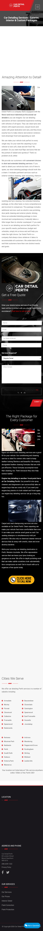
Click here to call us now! (21, 311)
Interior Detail (7, 901)
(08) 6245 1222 (7, 864)
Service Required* (9, 353)
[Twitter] (7, 873)
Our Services (7, 892)
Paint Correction (8, 905)
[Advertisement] (21, 49)
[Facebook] (3, 873)
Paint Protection (8, 909)
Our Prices (6, 896)
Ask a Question (33, 926)
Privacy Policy (6, 867)
